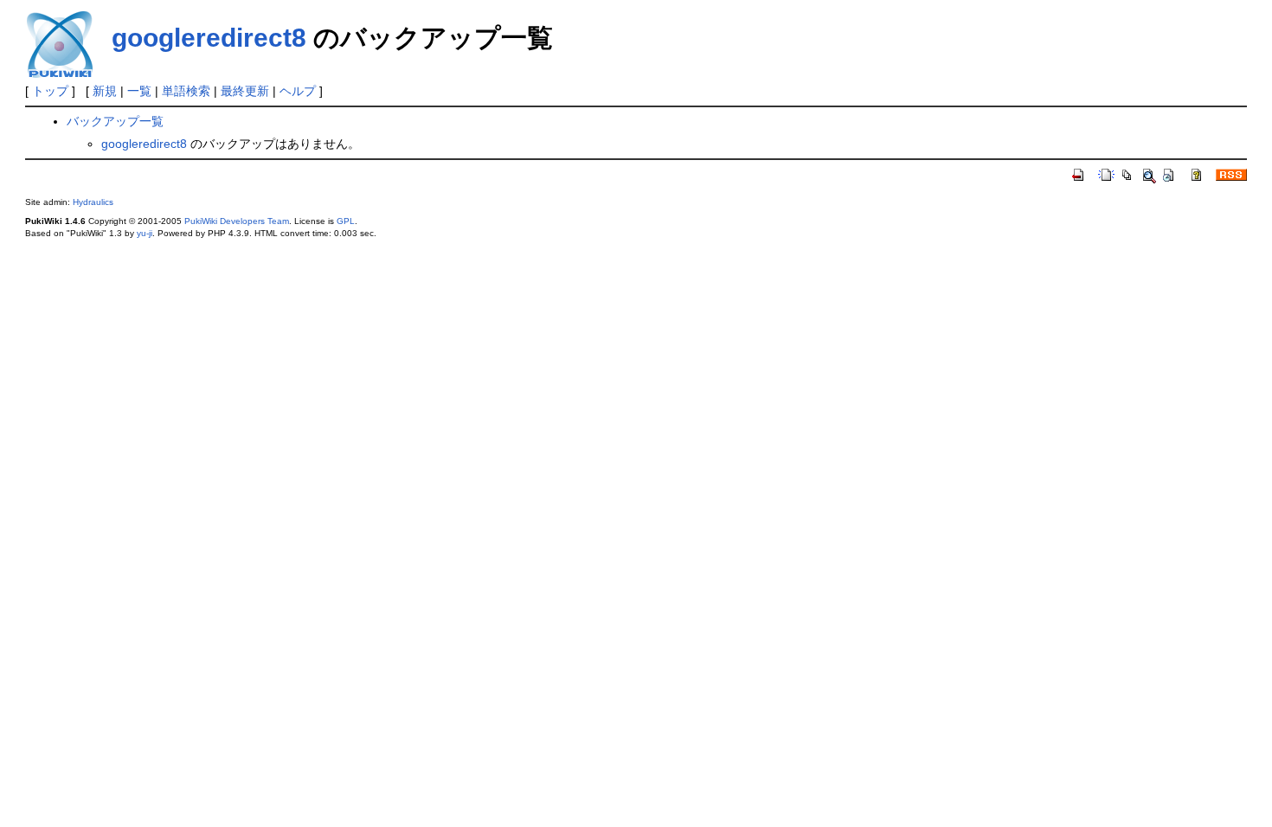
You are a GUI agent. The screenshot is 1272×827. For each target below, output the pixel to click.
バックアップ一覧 (115, 121)
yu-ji (144, 233)
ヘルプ (297, 91)
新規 (105, 91)
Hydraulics (93, 202)
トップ (50, 91)
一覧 (139, 91)
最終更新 (245, 91)
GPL (346, 221)
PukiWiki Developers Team (236, 221)
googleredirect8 (209, 37)
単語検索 (186, 91)
